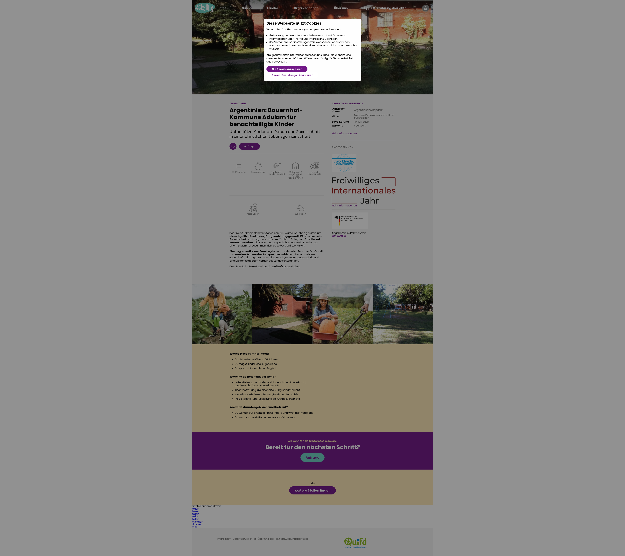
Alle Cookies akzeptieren (287, 69)
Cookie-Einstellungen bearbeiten (292, 75)
